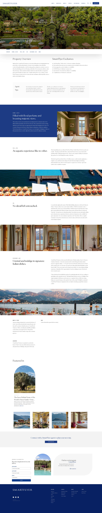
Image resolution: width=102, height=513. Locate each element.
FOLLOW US (73, 468)
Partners (83, 3)
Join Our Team (84, 491)
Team (83, 489)
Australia (52, 496)
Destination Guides (64, 491)
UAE (51, 497)
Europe (52, 502)
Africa (52, 494)
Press (72, 496)
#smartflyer (72, 462)
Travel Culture (63, 496)
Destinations (76, 3)
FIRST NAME (14, 466)
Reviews (52, 489)
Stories (69, 3)
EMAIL (13, 475)
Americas (52, 491)
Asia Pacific (53, 499)
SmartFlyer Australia (74, 491)
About (53, 3)
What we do (58, 3)
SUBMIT (21, 480)
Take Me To (63, 494)
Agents (64, 3)
